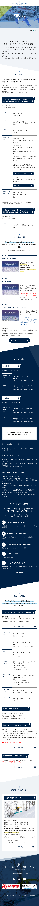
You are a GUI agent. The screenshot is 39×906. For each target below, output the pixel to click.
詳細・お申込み (18, 185)
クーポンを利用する (18, 847)
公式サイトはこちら (18, 626)
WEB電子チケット (16, 340)
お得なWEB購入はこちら (20, 173)
